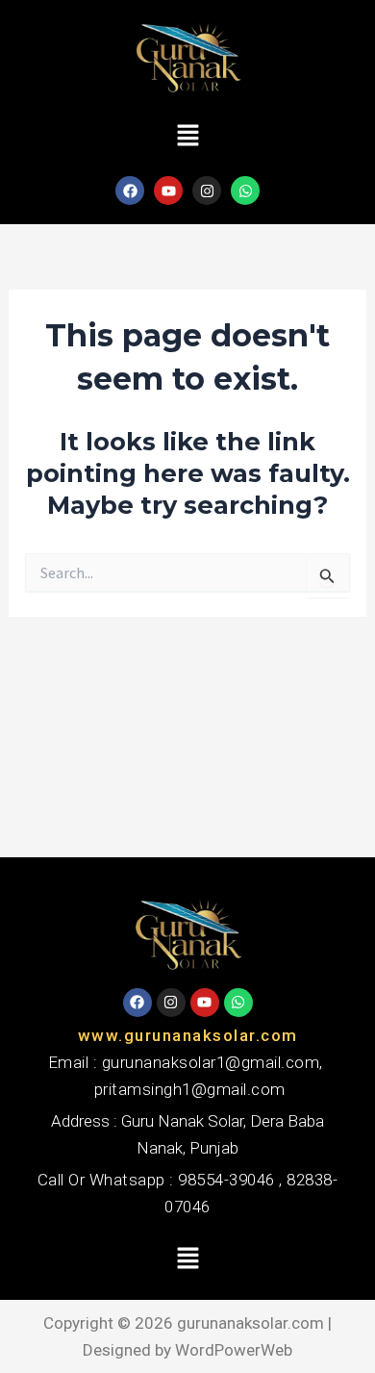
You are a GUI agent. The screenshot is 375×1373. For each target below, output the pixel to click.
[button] (187, 136)
